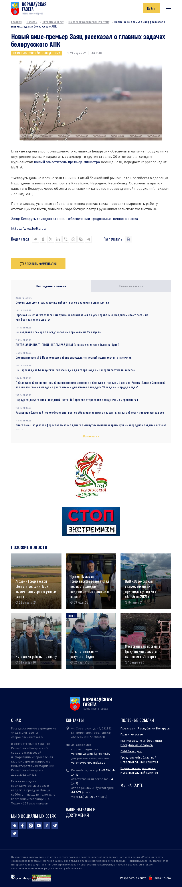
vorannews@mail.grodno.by (91, 754)
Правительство (132, 734)
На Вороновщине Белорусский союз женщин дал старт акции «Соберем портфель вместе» (75, 369)
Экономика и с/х (52, 21)
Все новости (91, 436)
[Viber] (65, 239)
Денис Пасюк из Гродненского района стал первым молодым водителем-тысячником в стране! (89, 586)
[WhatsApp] (73, 239)
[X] (50, 239)
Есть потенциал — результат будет (84, 654)
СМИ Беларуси (131, 751)
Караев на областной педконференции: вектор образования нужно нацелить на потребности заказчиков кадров (90, 412)
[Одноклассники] (43, 239)
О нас (16, 720)
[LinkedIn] (58, 239)
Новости (31, 21)
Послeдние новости (51, 286)
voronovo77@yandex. (86, 763)
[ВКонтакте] (35, 239)
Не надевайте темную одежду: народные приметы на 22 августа (58, 332)
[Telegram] (88, 239)
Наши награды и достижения (81, 812)
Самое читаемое (131, 286)
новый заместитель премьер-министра (67, 162)
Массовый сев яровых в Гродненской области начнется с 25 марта (142, 651)
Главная (16, 21)
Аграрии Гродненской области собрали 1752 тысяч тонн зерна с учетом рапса (36, 589)
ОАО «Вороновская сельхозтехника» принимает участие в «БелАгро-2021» (140, 589)
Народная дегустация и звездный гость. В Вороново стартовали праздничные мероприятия (77, 399)
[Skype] (80, 239)
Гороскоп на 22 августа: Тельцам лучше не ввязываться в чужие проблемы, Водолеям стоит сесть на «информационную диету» (82, 317)
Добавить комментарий (41, 263)
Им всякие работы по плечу (36, 656)
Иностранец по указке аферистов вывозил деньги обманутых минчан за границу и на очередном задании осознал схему (91, 427)
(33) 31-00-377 (89, 797)
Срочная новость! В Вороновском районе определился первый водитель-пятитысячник (74, 357)
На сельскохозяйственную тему (88, 21)
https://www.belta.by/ (29, 228)
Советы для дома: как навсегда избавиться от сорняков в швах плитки (62, 302)
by (103, 763)
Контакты (75, 720)
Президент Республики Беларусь (145, 728)
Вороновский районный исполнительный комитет (139, 770)
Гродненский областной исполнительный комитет (139, 759)
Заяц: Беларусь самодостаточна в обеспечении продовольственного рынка (74, 218)
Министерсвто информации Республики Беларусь (141, 743)
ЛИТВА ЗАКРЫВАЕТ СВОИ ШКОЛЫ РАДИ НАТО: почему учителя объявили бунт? (67, 344)
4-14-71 (76, 792)
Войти (151, 8)
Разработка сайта (133, 878)
